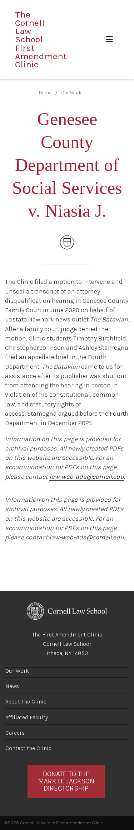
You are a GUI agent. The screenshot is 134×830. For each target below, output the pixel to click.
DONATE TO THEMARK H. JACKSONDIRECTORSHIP (66, 781)
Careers (15, 733)
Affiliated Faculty (26, 717)
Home (45, 93)
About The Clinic (25, 701)
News (12, 686)
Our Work (71, 93)
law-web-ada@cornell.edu (86, 477)
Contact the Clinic (28, 748)
